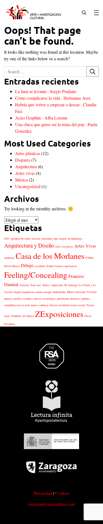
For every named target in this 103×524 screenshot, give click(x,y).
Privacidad (43, 493)
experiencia (70, 266)
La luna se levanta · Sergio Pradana (45, 91)
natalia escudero (23, 298)
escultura (40, 266)
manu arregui (44, 292)
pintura (86, 298)
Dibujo (27, 265)
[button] (84, 12)
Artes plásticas (27, 153)
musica (8, 298)
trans (7, 316)
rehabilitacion (12, 305)
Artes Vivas (85, 246)
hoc (39, 285)
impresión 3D (59, 285)
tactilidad (64, 305)
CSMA (89, 258)
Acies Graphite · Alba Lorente (41, 118)
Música (21, 180)
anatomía (46, 238)
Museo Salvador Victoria (82, 292)
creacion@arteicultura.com (51, 504)
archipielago (75, 238)
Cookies (62, 493)
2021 (7, 238)
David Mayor (12, 266)
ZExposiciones (59, 313)
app (55, 238)
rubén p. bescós (48, 305)
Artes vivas (25, 173)
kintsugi (72, 285)
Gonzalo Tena (28, 285)
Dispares (22, 160)
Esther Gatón (54, 266)
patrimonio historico (68, 298)
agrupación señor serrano (25, 238)
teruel (82, 305)
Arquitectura (26, 166)
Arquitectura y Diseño (29, 245)
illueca (46, 285)
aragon (62, 238)
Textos (90, 305)
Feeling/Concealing (35, 274)
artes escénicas (64, 246)
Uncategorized (27, 186)
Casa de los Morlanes (50, 255)
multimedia (59, 292)
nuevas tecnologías (45, 298)
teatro (74, 305)
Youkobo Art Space (22, 316)
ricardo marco (29, 305)
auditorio (9, 258)
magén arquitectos (24, 292)
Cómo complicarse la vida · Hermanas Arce (53, 98)
